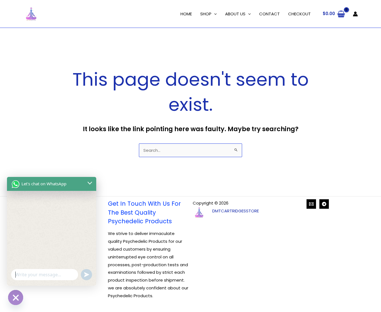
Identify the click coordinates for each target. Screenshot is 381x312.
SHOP (205, 14)
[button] (214, 14)
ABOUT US (235, 14)
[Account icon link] (355, 13)
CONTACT (269, 14)
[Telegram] (324, 204)
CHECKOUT (299, 14)
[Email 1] (311, 204)
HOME (186, 14)
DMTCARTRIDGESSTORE (235, 211)
